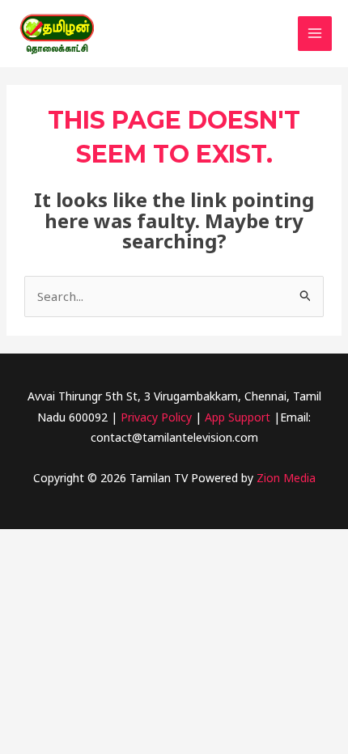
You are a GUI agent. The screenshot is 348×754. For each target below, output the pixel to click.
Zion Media (286, 477)
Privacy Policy (154, 417)
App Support (237, 417)
